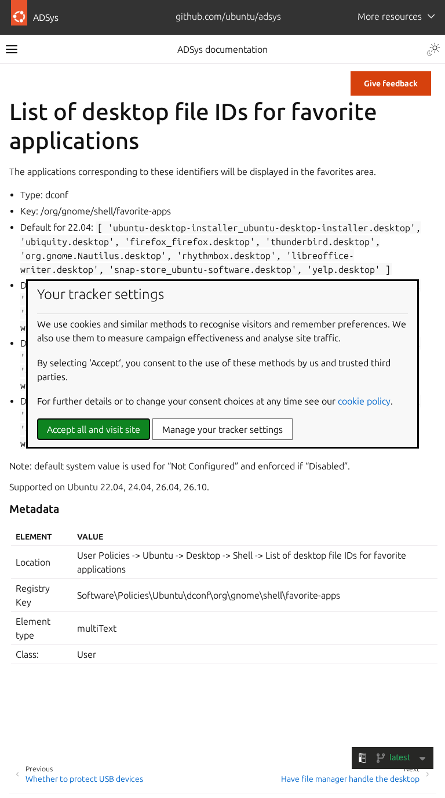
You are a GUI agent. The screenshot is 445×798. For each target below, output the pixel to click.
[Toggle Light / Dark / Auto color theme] (433, 49)
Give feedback (391, 83)
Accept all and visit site (93, 429)
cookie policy (364, 401)
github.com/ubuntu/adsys (228, 16)
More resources (390, 16)
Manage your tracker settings (222, 429)
